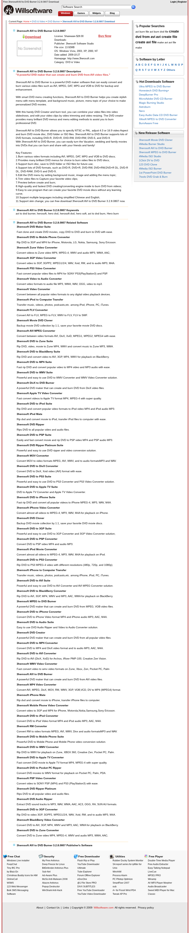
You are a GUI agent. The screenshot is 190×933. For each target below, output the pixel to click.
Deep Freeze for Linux (53, 864)
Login (173, 2)
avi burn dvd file (159, 31)
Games (81, 13)
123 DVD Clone (148, 164)
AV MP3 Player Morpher (160, 883)
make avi (162, 42)
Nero (142, 110)
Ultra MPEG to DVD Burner (155, 86)
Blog (112, 13)
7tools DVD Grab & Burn (153, 176)
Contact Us (53, 907)
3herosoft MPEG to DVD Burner (157, 152)
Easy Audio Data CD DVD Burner (158, 115)
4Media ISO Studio (150, 156)
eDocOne (82, 879)
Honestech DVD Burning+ (154, 90)
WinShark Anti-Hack (52, 890)
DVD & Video (38, 21)
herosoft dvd (67, 213)
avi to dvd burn (96, 213)
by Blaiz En (12, 871)
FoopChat (12, 864)
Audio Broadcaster (157, 886)
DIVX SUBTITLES (86, 886)
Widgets (96, 13)
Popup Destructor (51, 886)
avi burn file (142, 31)
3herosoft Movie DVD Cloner (156, 139)
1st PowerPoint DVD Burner (155, 172)
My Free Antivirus (50, 860)
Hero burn (113, 213)
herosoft (42, 213)
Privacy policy (146, 907)
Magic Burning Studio (151, 102)
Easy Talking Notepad (159, 868)
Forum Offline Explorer (88, 875)
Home (26, 21)
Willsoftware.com (104, 907)
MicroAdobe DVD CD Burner (155, 98)
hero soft (81, 213)
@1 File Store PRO (86, 883)
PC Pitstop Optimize (123, 879)
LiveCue (152, 871)
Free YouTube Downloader (91, 890)
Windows (65, 13)
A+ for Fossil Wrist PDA (124, 890)
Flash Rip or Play (86, 860)
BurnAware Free (148, 123)
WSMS (10, 883)
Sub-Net (46, 871)
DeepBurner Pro (148, 94)
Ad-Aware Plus (49, 875)
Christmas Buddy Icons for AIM (22, 875)
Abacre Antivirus (50, 883)
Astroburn (144, 106)
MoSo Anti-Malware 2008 (55, 879)
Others (171, 69)
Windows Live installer (18, 860)
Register (182, 2)
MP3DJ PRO (154, 875)
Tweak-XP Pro (120, 894)
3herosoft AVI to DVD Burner (155, 148)
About (39, 907)
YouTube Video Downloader (91, 894)
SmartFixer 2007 (121, 883)
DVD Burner (54, 21)
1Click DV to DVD (149, 160)
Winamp (152, 879)
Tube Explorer (84, 871)
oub (115, 886)
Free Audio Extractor (158, 864)
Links (66, 907)
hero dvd (53, 213)
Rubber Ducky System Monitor (128, 860)
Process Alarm (120, 875)
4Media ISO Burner (150, 168)
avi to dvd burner (25, 213)
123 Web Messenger (17, 886)
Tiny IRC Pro (13, 868)
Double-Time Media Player (161, 860)
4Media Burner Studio (152, 144)
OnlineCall (12, 879)
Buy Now (104, 36)
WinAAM (117, 871)
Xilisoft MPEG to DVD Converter (157, 119)
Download (33, 37)
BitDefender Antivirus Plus (55, 868)
